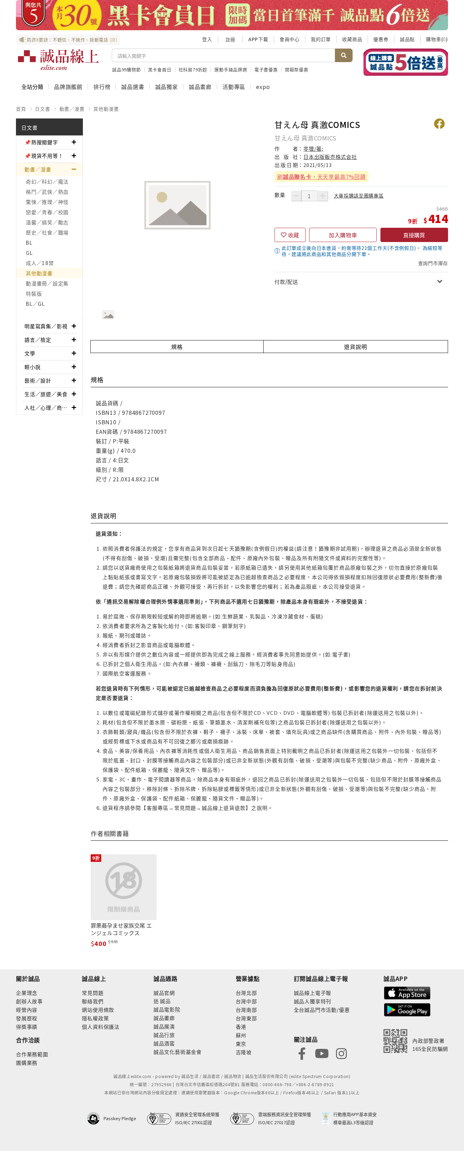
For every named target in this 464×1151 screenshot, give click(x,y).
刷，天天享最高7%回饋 (321, 176)
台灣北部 (246, 992)
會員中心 (290, 39)
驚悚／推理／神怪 (47, 201)
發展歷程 (26, 1018)
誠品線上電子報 (313, 992)
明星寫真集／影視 (45, 326)
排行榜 (101, 86)
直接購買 (414, 235)
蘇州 (241, 1035)
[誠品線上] (58, 60)
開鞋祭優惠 (296, 69)
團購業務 (26, 1062)
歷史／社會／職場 (47, 232)
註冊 (230, 39)
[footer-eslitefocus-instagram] (341, 1052)
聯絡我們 (92, 1001)
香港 (241, 1026)
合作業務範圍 (32, 1054)
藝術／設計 (37, 380)
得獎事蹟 (26, 1026)
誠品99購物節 (126, 69)
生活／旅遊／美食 (45, 393)
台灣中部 (246, 1001)
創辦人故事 (29, 1001)
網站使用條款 (98, 1009)
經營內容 (26, 1009)
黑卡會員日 (160, 69)
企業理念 (26, 992)
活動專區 (233, 86)
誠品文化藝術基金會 (178, 1051)
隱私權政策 (95, 1018)
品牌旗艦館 (68, 86)
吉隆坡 (244, 1052)
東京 (241, 1043)
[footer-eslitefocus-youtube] (322, 1052)
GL (29, 252)
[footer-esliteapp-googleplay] (407, 1009)
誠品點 (407, 39)
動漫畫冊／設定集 (47, 283)
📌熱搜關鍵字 (41, 142)
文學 (29, 353)
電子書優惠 (266, 69)
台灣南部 (246, 1009)
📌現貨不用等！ (44, 155)
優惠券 (380, 39)
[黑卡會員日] (232, 15)
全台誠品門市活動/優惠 (322, 1009)
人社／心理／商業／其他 (48, 407)
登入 (207, 39)
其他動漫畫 (106, 108)
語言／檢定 (37, 339)
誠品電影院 (167, 1009)
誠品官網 (164, 992)
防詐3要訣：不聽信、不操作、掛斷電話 (72, 39)
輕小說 (32, 366)
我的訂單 (321, 39)
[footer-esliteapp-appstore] (407, 992)
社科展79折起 (193, 69)
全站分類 (32, 86)
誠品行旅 (164, 1034)
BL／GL (35, 303)
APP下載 (258, 39)
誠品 (165, 1000)
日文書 (42, 108)
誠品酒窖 (164, 1043)
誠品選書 (132, 86)
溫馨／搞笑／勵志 (47, 222)
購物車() (437, 39)
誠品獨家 (166, 86)
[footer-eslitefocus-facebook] (302, 1052)
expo (263, 86)
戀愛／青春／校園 (47, 212)
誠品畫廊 (200, 86)
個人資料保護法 (101, 1026)
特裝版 (34, 293)
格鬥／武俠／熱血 (47, 191)
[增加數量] (322, 195)
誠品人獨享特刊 (313, 1001)
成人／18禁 (40, 262)
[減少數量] (296, 195)
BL (29, 242)
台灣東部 (246, 1018)
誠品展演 (164, 1026)
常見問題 (92, 992)
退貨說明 (355, 346)
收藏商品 (352, 39)
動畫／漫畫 (72, 108)
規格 (177, 346)
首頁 (21, 108)
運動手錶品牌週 (230, 69)
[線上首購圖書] (405, 62)
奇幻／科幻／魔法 (47, 181)
